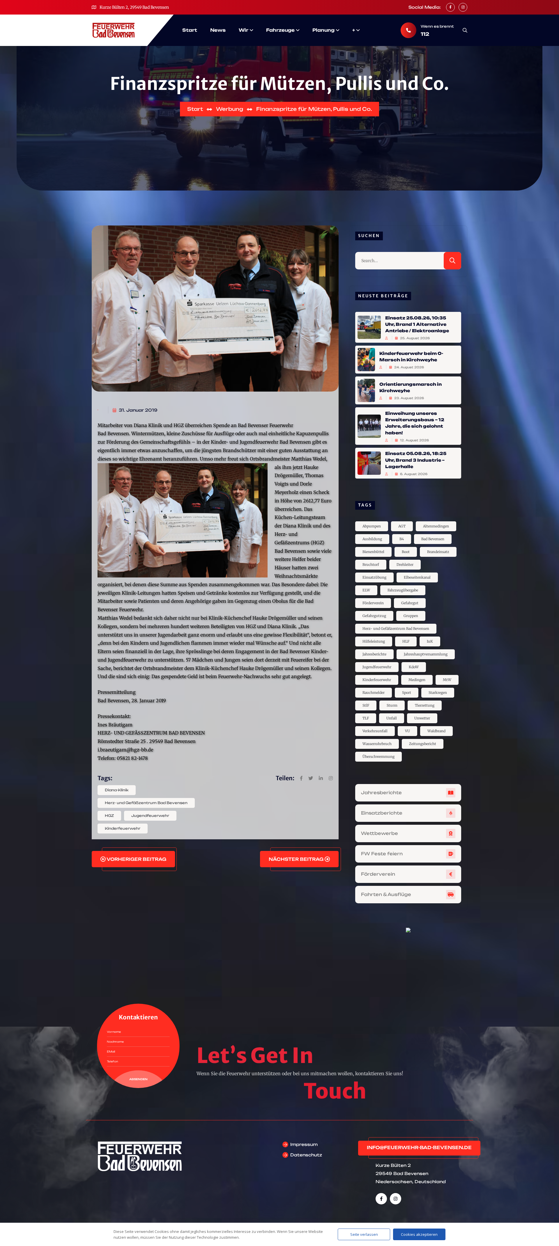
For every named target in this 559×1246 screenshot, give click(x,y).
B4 (401, 539)
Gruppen (411, 616)
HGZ (109, 815)
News (218, 30)
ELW (366, 590)
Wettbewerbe (379, 833)
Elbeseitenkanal (417, 577)
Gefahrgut (409, 603)
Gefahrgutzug (374, 616)
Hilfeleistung (373, 641)
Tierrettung (424, 705)
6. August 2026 (413, 474)
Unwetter (422, 718)
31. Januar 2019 (138, 410)
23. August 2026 (408, 398)
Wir (243, 30)
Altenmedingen (436, 526)
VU (407, 731)
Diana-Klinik (116, 790)
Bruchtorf (370, 564)
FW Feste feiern (382, 853)
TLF (365, 718)
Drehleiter (405, 564)
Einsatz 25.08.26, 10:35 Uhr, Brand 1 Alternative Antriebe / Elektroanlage (417, 324)
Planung (323, 30)
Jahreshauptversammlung (425, 654)
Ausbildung (372, 539)
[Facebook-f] (381, 1198)
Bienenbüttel (373, 552)
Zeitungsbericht (422, 744)
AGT (402, 526)
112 (425, 34)
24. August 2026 (408, 367)
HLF (405, 641)
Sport (406, 692)
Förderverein (373, 603)
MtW (447, 680)
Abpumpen (371, 526)
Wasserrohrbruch (377, 744)
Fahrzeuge (280, 30)
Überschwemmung (378, 756)
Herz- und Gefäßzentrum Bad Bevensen (146, 803)
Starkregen (438, 692)
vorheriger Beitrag (136, 859)
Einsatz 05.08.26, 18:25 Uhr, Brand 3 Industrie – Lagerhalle (415, 460)
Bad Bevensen (432, 539)
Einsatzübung (374, 577)
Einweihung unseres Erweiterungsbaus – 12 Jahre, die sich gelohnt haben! (414, 422)
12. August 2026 (414, 440)
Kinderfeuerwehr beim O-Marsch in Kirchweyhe (411, 356)
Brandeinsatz (438, 552)
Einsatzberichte (381, 813)
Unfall (391, 718)
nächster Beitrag (297, 859)
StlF (365, 705)
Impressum (304, 1144)
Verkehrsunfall (375, 731)
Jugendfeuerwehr (150, 815)
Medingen (416, 680)
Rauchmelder (373, 692)
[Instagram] (395, 1198)
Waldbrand (436, 731)
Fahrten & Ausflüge (386, 894)
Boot (406, 552)
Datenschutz (306, 1154)
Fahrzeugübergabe (403, 590)
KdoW (414, 667)
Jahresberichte (374, 654)
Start (189, 30)
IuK (430, 641)
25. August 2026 (414, 338)
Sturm (392, 705)
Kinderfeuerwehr (122, 828)
